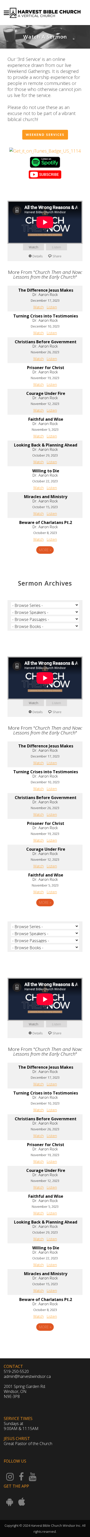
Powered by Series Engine (45, 564)
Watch (33, 247)
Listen (56, 247)
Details (37, 256)
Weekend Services (45, 134)
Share (57, 256)
